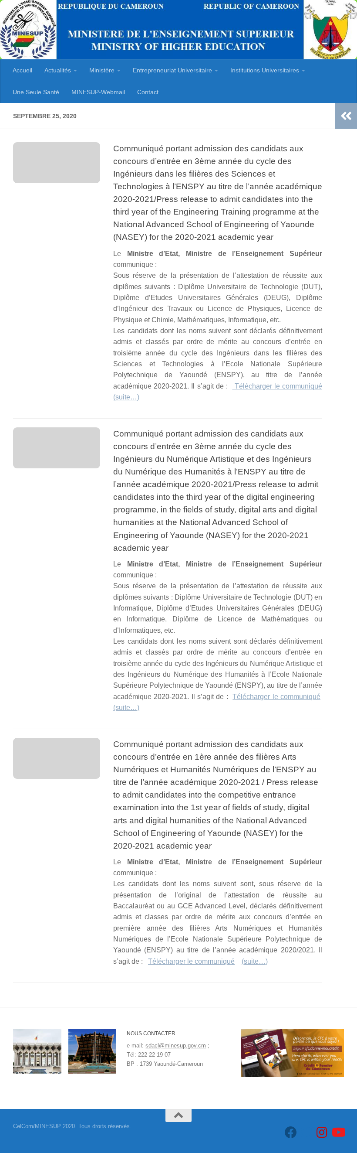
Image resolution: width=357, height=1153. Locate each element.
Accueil (22, 70)
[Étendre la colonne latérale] (346, 116)
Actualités (57, 70)
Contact (147, 92)
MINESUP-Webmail (98, 92)
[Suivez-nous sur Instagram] (322, 1132)
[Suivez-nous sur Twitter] (306, 1132)
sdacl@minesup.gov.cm (175, 1045)
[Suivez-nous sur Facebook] (291, 1132)
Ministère (102, 70)
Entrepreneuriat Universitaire (172, 70)
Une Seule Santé (36, 92)
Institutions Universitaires (264, 70)
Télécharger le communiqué (277, 386)
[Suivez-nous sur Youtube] (338, 1132)
